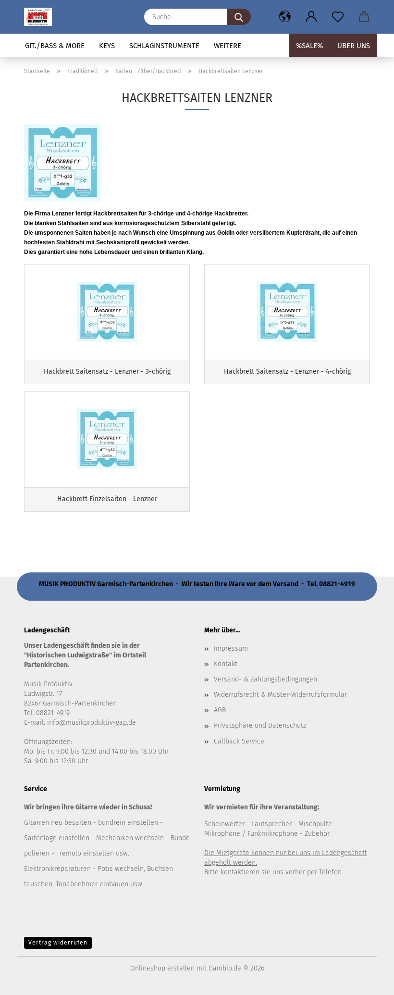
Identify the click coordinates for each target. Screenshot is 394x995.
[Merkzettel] (337, 17)
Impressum (231, 648)
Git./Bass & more (55, 45)
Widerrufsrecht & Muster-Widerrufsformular (280, 695)
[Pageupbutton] (367, 980)
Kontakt (225, 664)
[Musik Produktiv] (41, 17)
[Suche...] (239, 17)
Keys (107, 45)
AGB (220, 710)
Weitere (227, 45)
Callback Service (239, 741)
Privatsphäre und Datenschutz (260, 725)
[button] (284, 17)
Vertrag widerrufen (57, 942)
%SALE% (309, 45)
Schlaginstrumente (164, 45)
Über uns (353, 45)
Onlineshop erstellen (162, 968)
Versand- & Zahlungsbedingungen (265, 679)
